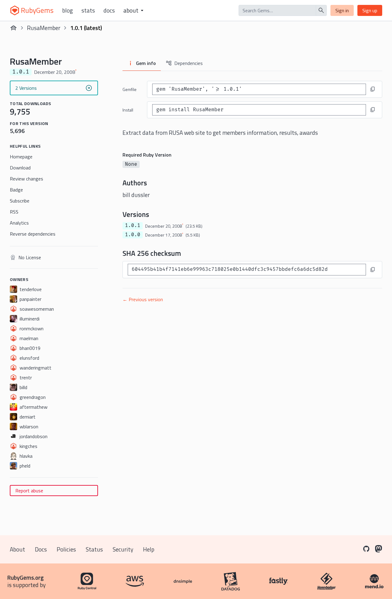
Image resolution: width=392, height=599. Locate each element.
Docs (109, 10)
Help (148, 549)
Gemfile (130, 89)
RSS (14, 211)
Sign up (369, 10)
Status (94, 549)
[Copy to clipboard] (372, 89)
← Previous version (143, 299)
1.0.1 (132, 225)
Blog (67, 10)
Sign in (342, 10)
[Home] (13, 28)
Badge (16, 189)
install (128, 110)
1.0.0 (132, 235)
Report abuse (29, 490)
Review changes (26, 178)
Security (123, 549)
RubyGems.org (25, 577)
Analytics (19, 222)
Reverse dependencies (32, 233)
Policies (66, 549)
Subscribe (19, 200)
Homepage (21, 156)
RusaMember (43, 27)
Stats (88, 10)
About (17, 549)
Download (20, 167)
